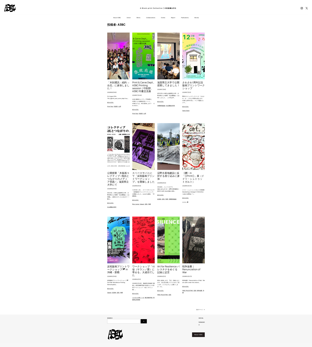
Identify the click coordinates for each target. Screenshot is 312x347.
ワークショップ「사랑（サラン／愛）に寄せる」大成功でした (143, 271)
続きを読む (110, 102)
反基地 (159, 199)
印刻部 (116, 106)
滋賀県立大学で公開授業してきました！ (168, 84)
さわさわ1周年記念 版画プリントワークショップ (193, 85)
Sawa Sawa (185, 110)
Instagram (202, 322)
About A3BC (198, 334)
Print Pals (110, 106)
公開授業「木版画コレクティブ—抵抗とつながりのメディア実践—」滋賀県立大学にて (118, 179)
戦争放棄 (199, 290)
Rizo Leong (135, 204)
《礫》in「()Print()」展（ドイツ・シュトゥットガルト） (193, 177)
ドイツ (184, 202)
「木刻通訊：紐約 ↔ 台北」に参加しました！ (118, 85)
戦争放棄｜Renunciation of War (191, 269)
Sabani (142, 204)
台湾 (119, 106)
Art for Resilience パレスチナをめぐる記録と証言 (168, 269)
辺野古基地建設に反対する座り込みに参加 (168, 176)
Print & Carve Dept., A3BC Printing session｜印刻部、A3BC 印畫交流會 (143, 87)
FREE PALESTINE (162, 295)
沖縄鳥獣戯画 (161, 105)
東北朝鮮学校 (149, 297)
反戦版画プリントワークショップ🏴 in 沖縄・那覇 (118, 269)
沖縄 (149, 204)
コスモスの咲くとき (138, 297)
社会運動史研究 (170, 105)
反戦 (146, 204)
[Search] (144, 321)
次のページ (200, 309)
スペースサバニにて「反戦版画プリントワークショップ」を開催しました (143, 177)
